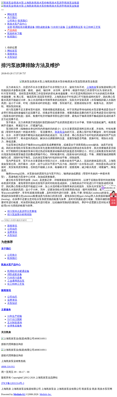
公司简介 (12, 255)
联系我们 (12, 258)
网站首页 (12, 14)
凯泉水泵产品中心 (11, 264)
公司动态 (12, 229)
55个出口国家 (14, 319)
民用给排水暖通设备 (18, 271)
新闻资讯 (12, 54)
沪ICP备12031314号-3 (12, 383)
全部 (9, 27)
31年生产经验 (14, 316)
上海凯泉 (91, 87)
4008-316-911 (8, 366)
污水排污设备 (14, 277)
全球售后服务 (14, 325)
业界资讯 (12, 232)
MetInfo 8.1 (19, 394)
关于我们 (6, 248)
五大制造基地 (14, 322)
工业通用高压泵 (15, 280)
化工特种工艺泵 (15, 284)
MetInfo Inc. (46, 394)
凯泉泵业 (60, 132)
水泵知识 (12, 57)
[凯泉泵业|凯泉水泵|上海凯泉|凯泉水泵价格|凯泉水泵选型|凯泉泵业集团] (58, 4)
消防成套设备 (14, 274)
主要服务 (6, 309)
